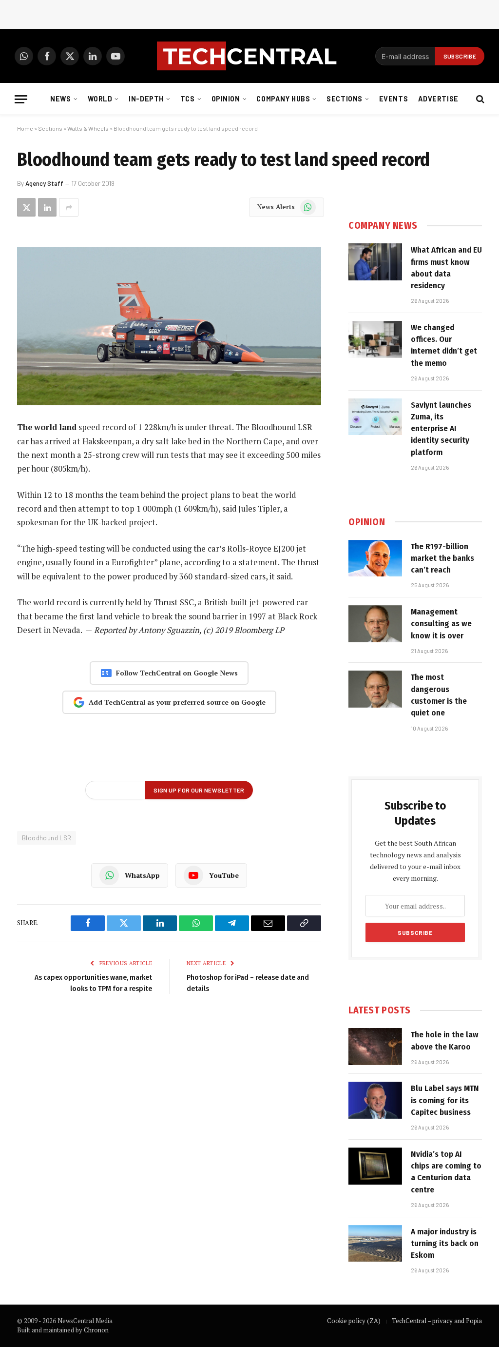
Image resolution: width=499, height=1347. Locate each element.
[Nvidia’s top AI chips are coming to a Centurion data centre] (375, 1166)
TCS (187, 99)
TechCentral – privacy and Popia (437, 1320)
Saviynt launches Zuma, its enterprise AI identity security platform (441, 428)
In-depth (146, 99)
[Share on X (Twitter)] (26, 207)
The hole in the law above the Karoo (445, 1040)
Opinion (225, 99)
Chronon (96, 1330)
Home (25, 128)
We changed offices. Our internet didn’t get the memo (444, 345)
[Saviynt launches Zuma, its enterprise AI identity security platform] (375, 417)
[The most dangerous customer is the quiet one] (375, 689)
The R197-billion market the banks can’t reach (442, 558)
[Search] (479, 99)
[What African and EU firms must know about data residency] (375, 261)
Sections (344, 99)
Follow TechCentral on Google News (177, 672)
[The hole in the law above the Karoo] (375, 1046)
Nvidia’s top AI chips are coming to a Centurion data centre (446, 1172)
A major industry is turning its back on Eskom (445, 1244)
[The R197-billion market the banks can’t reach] (375, 558)
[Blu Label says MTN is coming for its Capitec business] (375, 1100)
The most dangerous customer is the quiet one (439, 695)
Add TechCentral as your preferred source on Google (177, 702)
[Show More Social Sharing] (68, 207)
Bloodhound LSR (46, 838)
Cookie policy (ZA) (354, 1320)
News (60, 99)
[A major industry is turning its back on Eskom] (375, 1243)
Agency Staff (44, 183)
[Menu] (21, 99)
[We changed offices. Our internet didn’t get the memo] (375, 339)
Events (393, 99)
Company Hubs (283, 99)
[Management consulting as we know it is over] (375, 623)
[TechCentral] (249, 56)
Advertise (438, 99)
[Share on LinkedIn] (47, 207)
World (100, 99)
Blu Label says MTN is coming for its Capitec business (445, 1100)
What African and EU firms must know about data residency (446, 268)
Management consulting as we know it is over (441, 624)
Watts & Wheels (88, 128)
